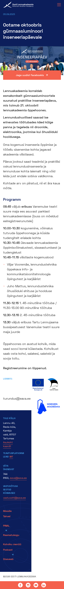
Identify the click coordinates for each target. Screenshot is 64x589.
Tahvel (6, 516)
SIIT (11, 456)
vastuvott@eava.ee (14, 497)
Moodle (7, 510)
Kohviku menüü (12, 544)
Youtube (36, 585)
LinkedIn (43, 585)
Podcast (8, 549)
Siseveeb (8, 558)
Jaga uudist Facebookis (30, 75)
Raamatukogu (11, 534)
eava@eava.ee (18, 477)
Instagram (28, 585)
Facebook (20, 585)
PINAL (6, 525)
